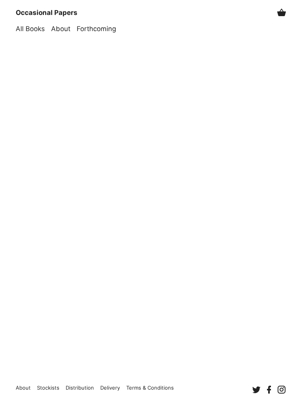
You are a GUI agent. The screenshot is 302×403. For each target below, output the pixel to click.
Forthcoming (96, 29)
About (60, 29)
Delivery (110, 388)
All (30, 29)
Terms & (150, 388)
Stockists (48, 388)
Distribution (80, 388)
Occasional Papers (46, 13)
